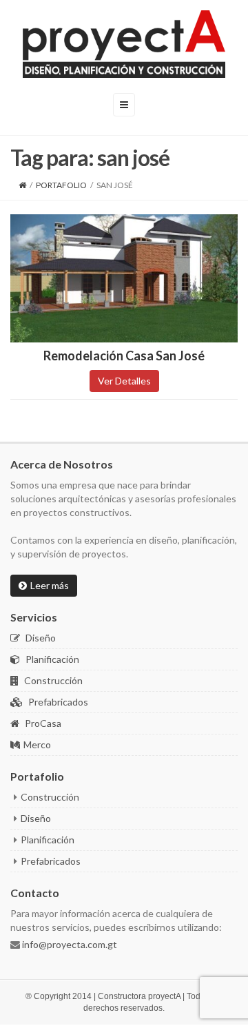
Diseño (39, 638)
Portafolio (61, 185)
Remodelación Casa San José (124, 355)
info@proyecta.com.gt (68, 944)
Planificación (51, 659)
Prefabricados (57, 702)
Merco (37, 744)
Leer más (49, 585)
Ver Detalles (124, 381)
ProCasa (42, 723)
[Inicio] (22, 185)
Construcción (52, 680)
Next (227, 278)
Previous (20, 278)
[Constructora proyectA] (124, 44)
